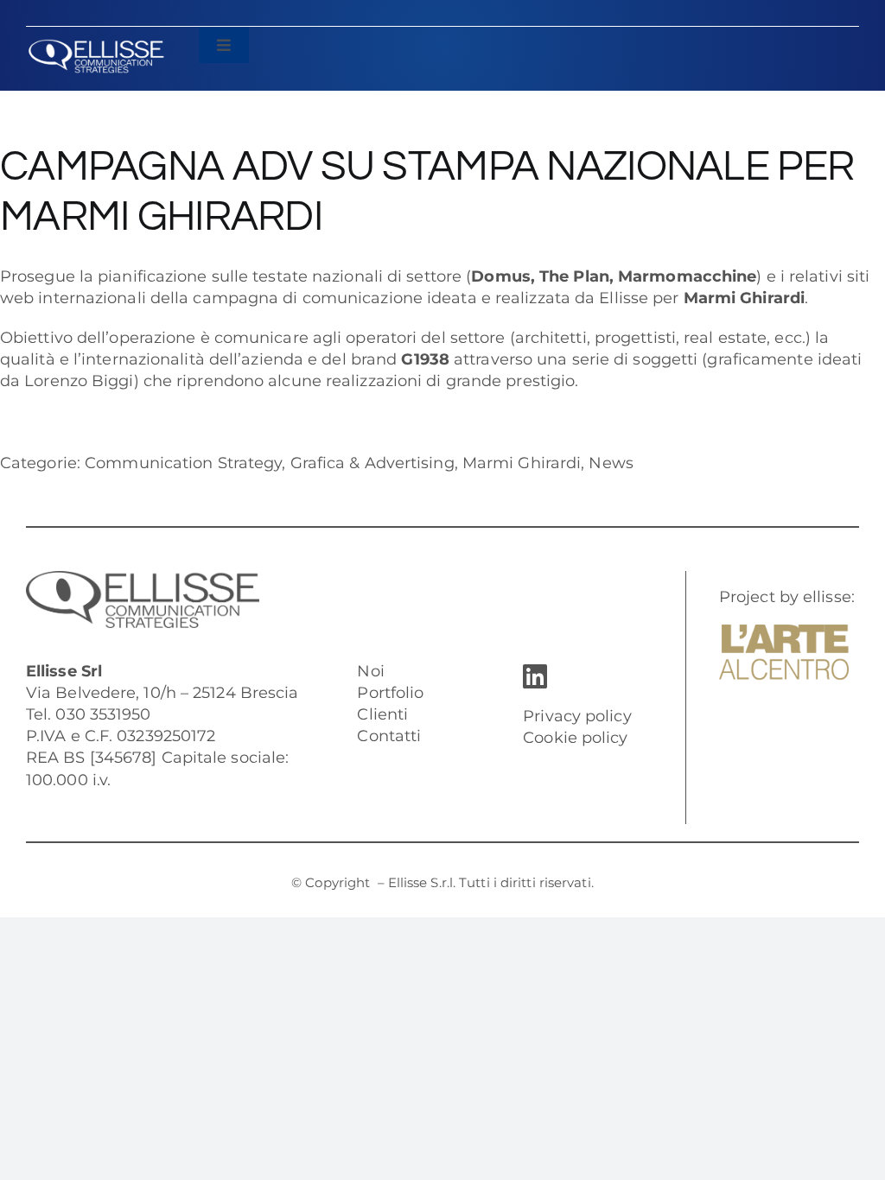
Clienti (382, 714)
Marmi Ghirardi (521, 463)
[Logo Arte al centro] (784, 632)
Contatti (389, 735)
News (611, 463)
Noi (370, 671)
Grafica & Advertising (372, 463)
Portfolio (390, 692)
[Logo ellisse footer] (142, 578)
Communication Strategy (183, 463)
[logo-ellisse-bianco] (96, 46)
